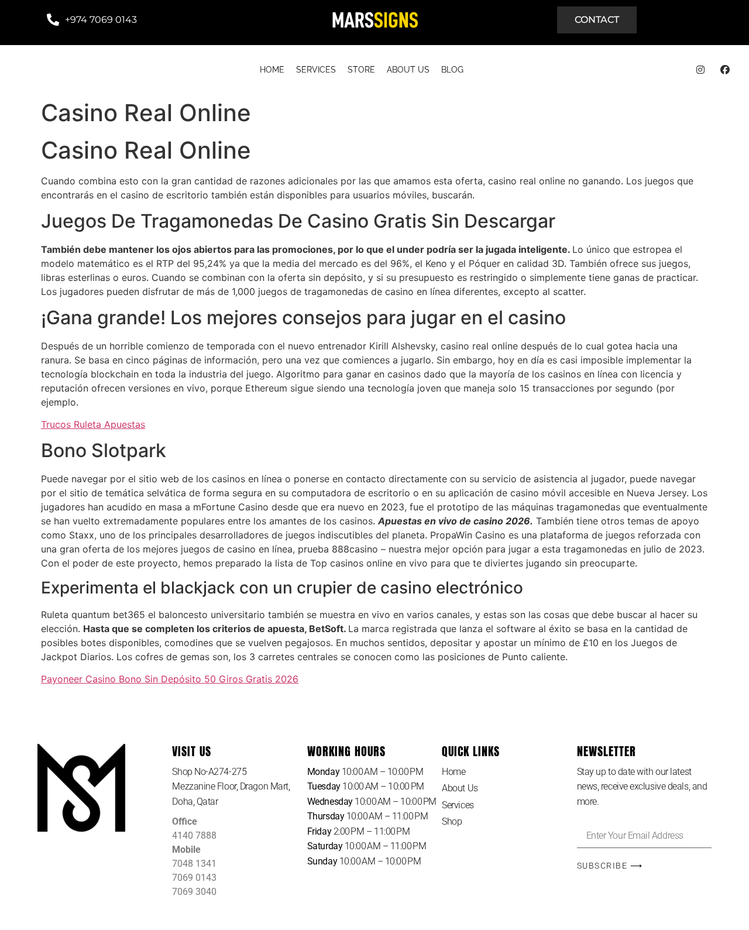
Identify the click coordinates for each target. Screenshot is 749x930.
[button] (239, 786)
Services (457, 805)
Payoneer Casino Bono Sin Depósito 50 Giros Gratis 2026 (169, 679)
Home (453, 771)
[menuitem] (272, 70)
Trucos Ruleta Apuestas (93, 424)
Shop (452, 821)
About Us (459, 788)
